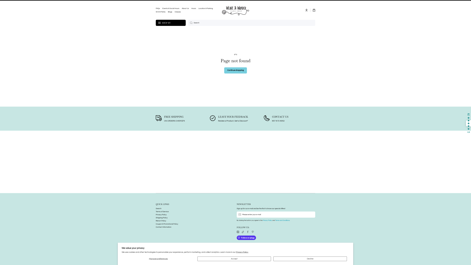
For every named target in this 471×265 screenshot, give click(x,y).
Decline (310, 259)
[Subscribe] (312, 215)
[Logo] (235, 10)
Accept (234, 259)
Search (158, 208)
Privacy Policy (161, 215)
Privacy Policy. (242, 252)
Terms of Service (162, 211)
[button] (314, 10)
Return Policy (161, 221)
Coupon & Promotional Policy (167, 224)
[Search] (190, 23)
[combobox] (251, 23)
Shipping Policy (162, 218)
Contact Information (163, 227)
